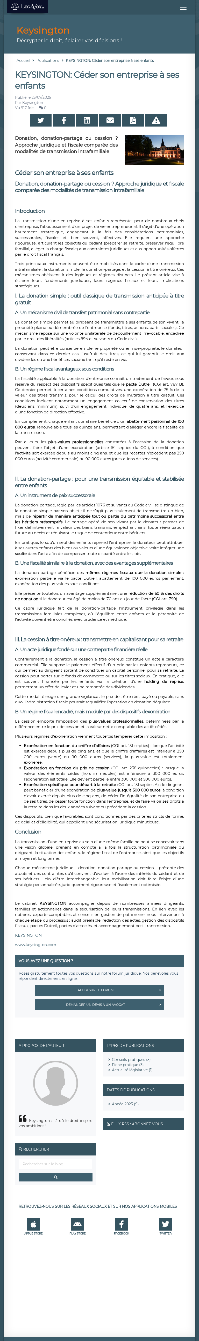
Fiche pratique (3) (128, 1064)
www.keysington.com (35, 944)
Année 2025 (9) (125, 1104)
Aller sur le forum (95, 990)
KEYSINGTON (28, 935)
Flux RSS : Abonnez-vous (137, 1124)
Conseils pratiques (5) (131, 1059)
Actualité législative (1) (132, 1070)
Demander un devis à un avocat (95, 1005)
